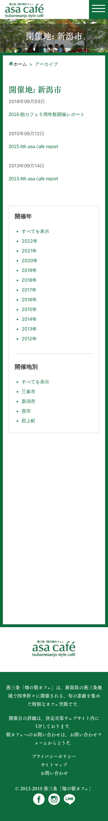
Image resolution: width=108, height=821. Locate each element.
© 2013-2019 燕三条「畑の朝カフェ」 (54, 788)
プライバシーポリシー (54, 756)
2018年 (29, 280)
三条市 (28, 391)
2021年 (29, 251)
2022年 (30, 241)
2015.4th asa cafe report (33, 146)
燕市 (26, 411)
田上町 (28, 421)
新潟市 (28, 401)
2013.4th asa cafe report (33, 178)
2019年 (29, 270)
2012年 (29, 338)
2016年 (29, 299)
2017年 (29, 290)
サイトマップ (54, 764)
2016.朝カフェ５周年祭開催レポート (47, 114)
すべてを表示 (35, 231)
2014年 (29, 319)
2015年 (29, 309)
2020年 (30, 260)
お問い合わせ (54, 773)
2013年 (29, 329)
